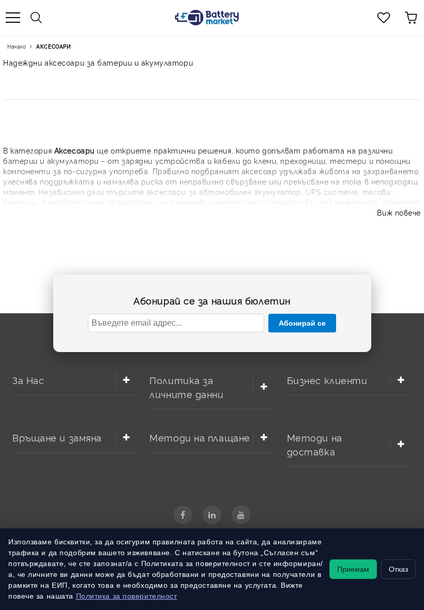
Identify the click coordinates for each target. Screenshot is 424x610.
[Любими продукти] (383, 17)
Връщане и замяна (57, 437)
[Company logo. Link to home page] (206, 17)
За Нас (28, 379)
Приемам (353, 569)
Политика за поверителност (126, 596)
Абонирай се (302, 323)
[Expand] (126, 380)
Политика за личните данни (186, 386)
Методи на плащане (199, 437)
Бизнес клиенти (327, 379)
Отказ (398, 569)
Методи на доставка (314, 444)
